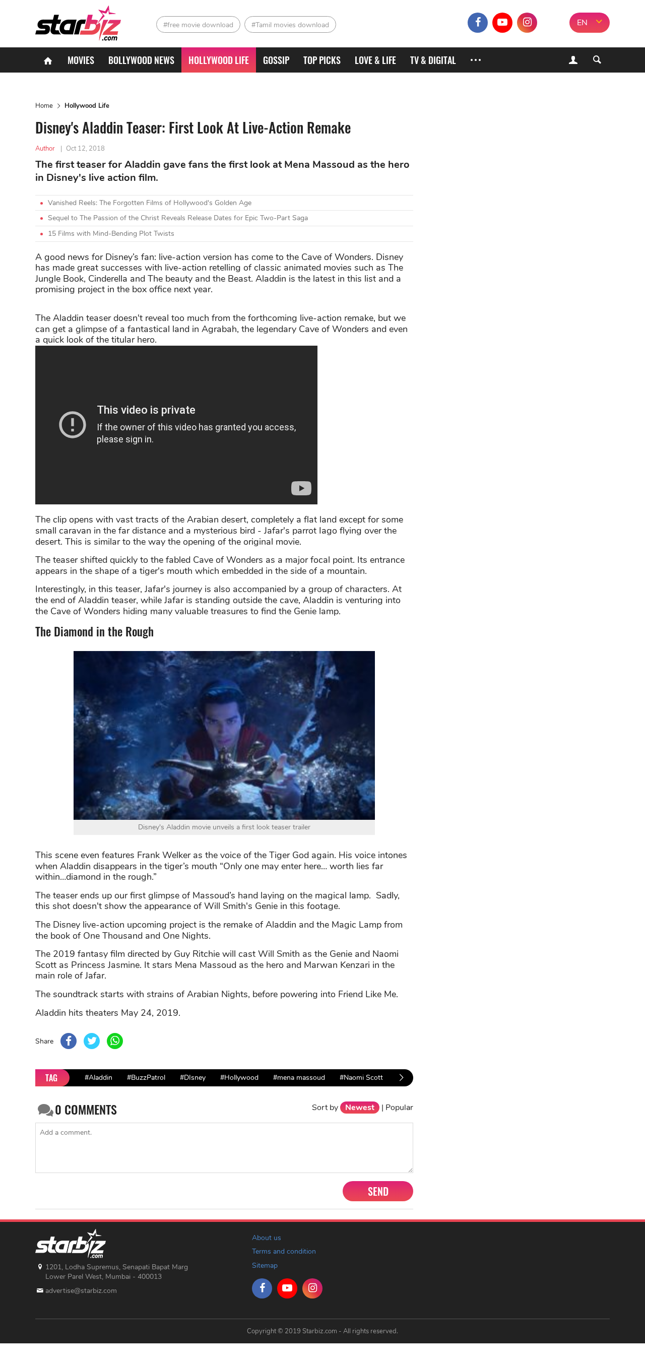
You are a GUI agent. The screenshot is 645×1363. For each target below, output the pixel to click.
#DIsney (193, 1077)
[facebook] (478, 23)
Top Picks (322, 60)
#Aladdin (98, 1077)
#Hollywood (239, 1077)
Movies (81, 60)
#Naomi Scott (361, 1077)
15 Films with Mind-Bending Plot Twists (111, 233)
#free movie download (198, 25)
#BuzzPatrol (146, 1077)
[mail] (552, 23)
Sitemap (265, 1265)
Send (378, 1191)
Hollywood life (218, 60)
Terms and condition (284, 1251)
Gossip (276, 60)
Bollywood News (141, 60)
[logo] (79, 20)
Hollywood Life (86, 105)
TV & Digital (433, 60)
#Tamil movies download (290, 25)
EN (582, 22)
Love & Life (375, 60)
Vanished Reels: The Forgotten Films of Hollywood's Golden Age (149, 203)
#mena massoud (299, 1077)
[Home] (47, 60)
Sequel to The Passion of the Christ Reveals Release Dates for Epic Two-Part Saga (178, 218)
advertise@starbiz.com (81, 1290)
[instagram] (527, 23)
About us (266, 1238)
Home (44, 105)
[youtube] (502, 23)
